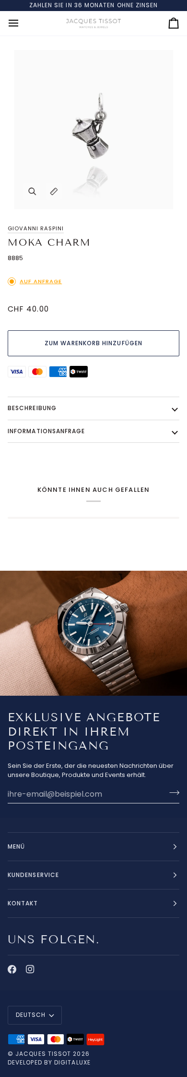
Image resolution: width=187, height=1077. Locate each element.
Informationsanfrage (46, 431)
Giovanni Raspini (36, 228)
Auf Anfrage (41, 281)
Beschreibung (32, 408)
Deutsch (31, 1015)
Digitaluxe (72, 1062)
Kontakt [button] (23, 903)
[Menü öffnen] (22, 23)
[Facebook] (12, 969)
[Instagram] (30, 969)
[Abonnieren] (171, 793)
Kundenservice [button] (33, 875)
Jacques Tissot (43, 1054)
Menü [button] (16, 846)
